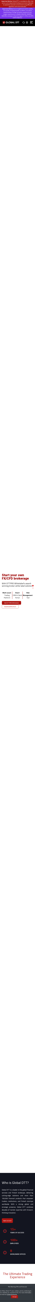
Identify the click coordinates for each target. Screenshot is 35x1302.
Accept (15, 1297)
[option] (17, 587)
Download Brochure (10, 607)
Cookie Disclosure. (12, 1294)
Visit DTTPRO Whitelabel (11, 603)
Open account (7, 1221)
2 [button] (33, 588)
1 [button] (33, 585)
